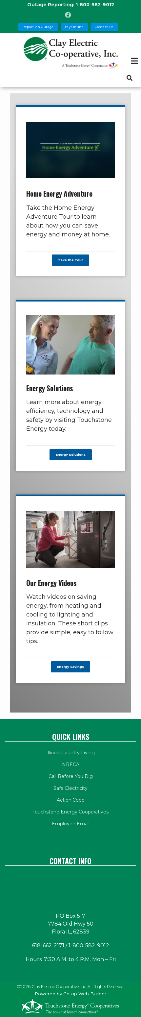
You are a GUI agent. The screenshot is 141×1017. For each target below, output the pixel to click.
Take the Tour (70, 260)
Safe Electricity (70, 788)
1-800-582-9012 (95, 5)
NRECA (70, 764)
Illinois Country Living (70, 753)
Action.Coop (71, 800)
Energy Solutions (71, 454)
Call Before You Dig (71, 776)
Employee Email (71, 824)
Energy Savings (70, 667)
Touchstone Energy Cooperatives (70, 812)
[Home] (70, 52)
